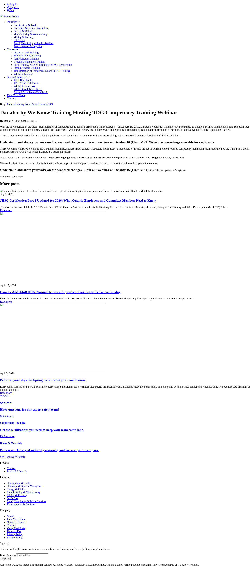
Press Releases (39, 104)
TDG (50, 104)
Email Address (8, 555)
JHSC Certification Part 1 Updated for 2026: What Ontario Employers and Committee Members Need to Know (78, 200)
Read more (6, 210)
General (11, 104)
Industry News (23, 104)
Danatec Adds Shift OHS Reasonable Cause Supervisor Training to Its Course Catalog (60, 292)
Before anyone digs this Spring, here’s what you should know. (43, 380)
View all (4, 395)
